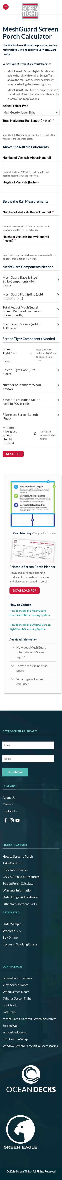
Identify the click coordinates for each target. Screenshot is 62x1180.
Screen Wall (10, 1025)
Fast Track (9, 1012)
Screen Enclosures (15, 1032)
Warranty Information (17, 890)
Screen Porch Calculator (19, 883)
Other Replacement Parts (20, 904)
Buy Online (10, 937)
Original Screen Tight (17, 998)
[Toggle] (12, 648)
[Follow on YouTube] (17, 821)
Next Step (13, 454)
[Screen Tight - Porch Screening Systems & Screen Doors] (30, 11)
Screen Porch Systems (17, 978)
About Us (9, 797)
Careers (8, 804)
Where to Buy (12, 931)
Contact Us (10, 811)
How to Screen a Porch (18, 856)
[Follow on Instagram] (12, 821)
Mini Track (10, 1005)
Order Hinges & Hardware (20, 897)
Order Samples (13, 924)
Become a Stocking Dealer (20, 944)
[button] (6, 7)
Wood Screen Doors (16, 992)
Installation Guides (15, 870)
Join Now (15, 772)
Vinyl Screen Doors (15, 985)
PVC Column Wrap (15, 1039)
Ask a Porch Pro (13, 863)
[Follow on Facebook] (6, 821)
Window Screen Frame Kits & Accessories (30, 1046)
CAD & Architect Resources (21, 876)
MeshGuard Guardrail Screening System (29, 1019)
